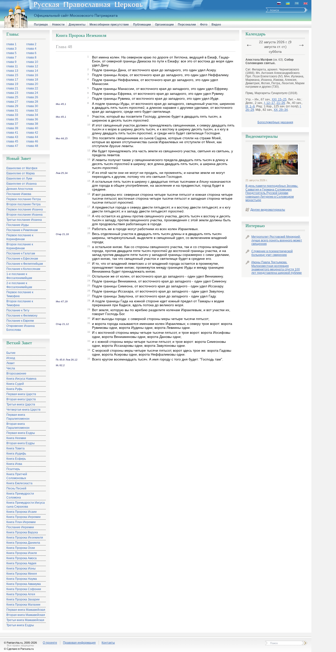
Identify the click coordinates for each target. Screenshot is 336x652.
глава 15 (12, 75)
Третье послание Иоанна (24, 220)
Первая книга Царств (21, 394)
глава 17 (12, 79)
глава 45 (12, 141)
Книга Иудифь (16, 453)
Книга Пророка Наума (21, 579)
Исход (10, 358)
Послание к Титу (17, 310)
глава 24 (32, 93)
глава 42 (32, 132)
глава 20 (32, 84)
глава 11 (12, 66)
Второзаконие (16, 373)
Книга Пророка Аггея (20, 594)
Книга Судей (15, 384)
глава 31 (12, 110)
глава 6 (31, 53)
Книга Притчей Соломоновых (16, 476)
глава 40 (32, 128)
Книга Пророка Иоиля (21, 553)
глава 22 (32, 88)
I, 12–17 (269, 103)
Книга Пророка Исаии (21, 511)
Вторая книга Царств (21, 399)
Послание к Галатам (20, 253)
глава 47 (12, 146)
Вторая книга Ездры (20, 443)
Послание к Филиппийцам (24, 263)
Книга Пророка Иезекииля (24, 537)
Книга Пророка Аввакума (23, 584)
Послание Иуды (17, 225)
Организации (164, 24)
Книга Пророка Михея (21, 573)
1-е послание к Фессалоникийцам (19, 276)
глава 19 (12, 84)
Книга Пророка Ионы (21, 568)
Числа (10, 368)
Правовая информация (79, 642)
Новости (58, 24)
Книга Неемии (16, 438)
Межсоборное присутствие (109, 24)
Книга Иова (14, 464)
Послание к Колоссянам (23, 269)
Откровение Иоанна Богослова (20, 328)
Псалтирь (13, 469)
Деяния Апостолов (19, 189)
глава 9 (11, 62)
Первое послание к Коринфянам (19, 237)
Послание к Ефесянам (22, 258)
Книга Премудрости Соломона (20, 495)
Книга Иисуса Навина (21, 378)
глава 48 (32, 146)
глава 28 (32, 101)
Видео (216, 24)
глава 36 (32, 119)
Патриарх (41, 24)
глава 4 (31, 48)
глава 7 (11, 57)
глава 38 (32, 123)
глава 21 (12, 88)
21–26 (280, 103)
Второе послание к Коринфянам (19, 246)
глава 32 (32, 110)
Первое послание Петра (23, 199)
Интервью (255, 225)
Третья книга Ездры (20, 625)
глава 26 (32, 97)
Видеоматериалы (261, 136)
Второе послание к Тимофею (19, 303)
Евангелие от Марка (20, 173)
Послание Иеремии (20, 527)
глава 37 (12, 123)
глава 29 (12, 106)
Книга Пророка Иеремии (23, 517)
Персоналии (187, 24)
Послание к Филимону (21, 315)
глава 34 (32, 115)
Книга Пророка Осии (20, 548)
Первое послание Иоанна (24, 209)
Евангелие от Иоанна (21, 183)
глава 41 (12, 132)
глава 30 (32, 106)
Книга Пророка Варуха (22, 532)
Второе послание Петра (23, 204)
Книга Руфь (14, 389)
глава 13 (12, 70)
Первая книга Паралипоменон (18, 416)
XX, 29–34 (281, 109)
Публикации (142, 24)
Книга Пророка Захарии (23, 599)
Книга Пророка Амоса (21, 558)
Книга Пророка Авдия (21, 563)
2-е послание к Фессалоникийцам (19, 285)
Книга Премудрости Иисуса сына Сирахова (25, 504)
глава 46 (32, 141)
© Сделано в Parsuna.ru (19, 648)
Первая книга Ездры (20, 433)
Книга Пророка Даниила (23, 542)
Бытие (10, 353)
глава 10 (32, 62)
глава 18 (32, 79)
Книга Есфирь (16, 458)
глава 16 (32, 75)
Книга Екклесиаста (19, 483)
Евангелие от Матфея (21, 168)
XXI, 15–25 (279, 99)
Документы (77, 24)
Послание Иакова (18, 194)
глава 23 (12, 93)
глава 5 (11, 53)
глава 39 (12, 128)
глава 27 (12, 101)
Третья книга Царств (20, 404)
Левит (10, 363)
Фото (203, 24)
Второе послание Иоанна (24, 214)
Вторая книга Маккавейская (25, 615)
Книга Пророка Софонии (23, 589)
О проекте (50, 642)
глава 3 (11, 48)
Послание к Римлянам (22, 230)
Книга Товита (15, 448)
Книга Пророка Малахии (23, 604)
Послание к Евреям (20, 320)
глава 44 (32, 137)
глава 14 (32, 70)
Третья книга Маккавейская (25, 620)
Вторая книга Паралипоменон (18, 426)
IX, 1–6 (250, 106)
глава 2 (31, 44)
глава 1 (11, 44)
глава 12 (32, 66)
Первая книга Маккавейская (25, 609)
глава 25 (12, 97)
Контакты (108, 642)
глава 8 (31, 57)
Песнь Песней (16, 488)
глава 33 (12, 115)
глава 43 (12, 137)
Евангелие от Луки (19, 178)
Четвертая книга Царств (23, 409)
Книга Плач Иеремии (21, 522)
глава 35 (12, 119)
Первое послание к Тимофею (19, 294)
